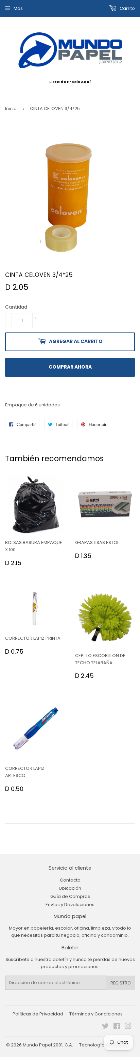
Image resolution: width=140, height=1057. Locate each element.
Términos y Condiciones (96, 1014)
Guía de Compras (70, 896)
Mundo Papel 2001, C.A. (48, 1045)
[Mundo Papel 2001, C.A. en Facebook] (116, 1027)
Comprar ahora (70, 366)
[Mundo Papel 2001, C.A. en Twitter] (105, 1027)
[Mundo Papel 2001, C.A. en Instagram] (128, 1027)
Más (18, 8)
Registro (120, 983)
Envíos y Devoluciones (70, 904)
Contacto (70, 880)
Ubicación (70, 888)
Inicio (11, 108)
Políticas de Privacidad (38, 1014)
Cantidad (16, 307)
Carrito (127, 8)
